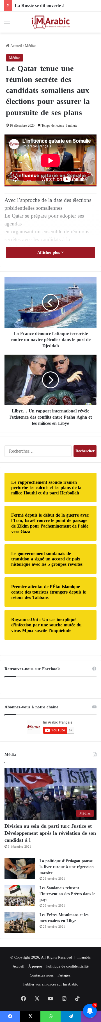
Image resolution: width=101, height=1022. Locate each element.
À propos (35, 966)
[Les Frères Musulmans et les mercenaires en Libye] (19, 922)
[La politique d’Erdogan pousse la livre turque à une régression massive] (19, 868)
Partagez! (65, 975)
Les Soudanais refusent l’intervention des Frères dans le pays (67, 894)
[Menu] (7, 24)
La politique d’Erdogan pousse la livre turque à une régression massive (67, 867)
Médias (30, 45)
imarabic (84, 957)
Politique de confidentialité (67, 966)
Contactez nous (42, 975)
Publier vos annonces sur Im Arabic (50, 984)
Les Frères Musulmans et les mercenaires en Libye (64, 918)
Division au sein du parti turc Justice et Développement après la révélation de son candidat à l (50, 833)
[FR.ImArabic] (50, 22)
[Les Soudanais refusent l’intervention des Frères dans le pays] (19, 895)
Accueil (15, 45)
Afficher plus (49, 252)
